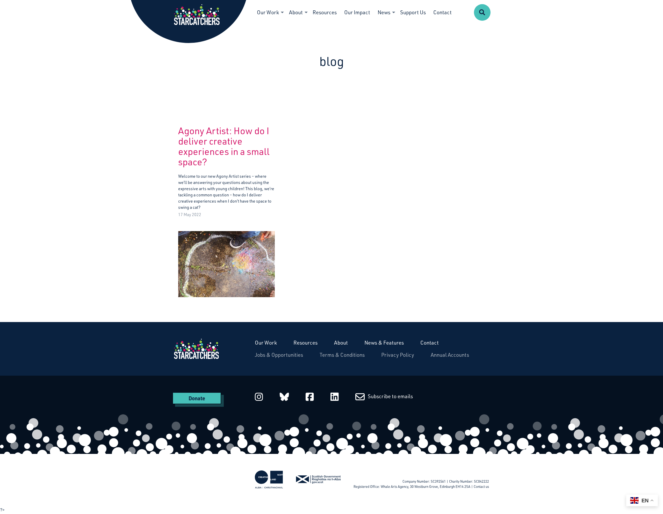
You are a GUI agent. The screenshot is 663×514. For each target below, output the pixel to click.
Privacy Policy (397, 355)
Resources (305, 342)
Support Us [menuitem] (413, 12)
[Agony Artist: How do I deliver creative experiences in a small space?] (226, 260)
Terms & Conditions (342, 355)
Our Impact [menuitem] (357, 12)
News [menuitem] (384, 12)
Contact (429, 342)
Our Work (266, 342)
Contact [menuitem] (442, 12)
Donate (197, 398)
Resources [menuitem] (325, 12)
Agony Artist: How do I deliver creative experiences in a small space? (224, 146)
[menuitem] (482, 12)
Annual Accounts (450, 355)
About (341, 342)
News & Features (384, 342)
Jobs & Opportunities (279, 355)
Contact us (481, 486)
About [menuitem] (296, 12)
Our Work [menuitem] (268, 12)
